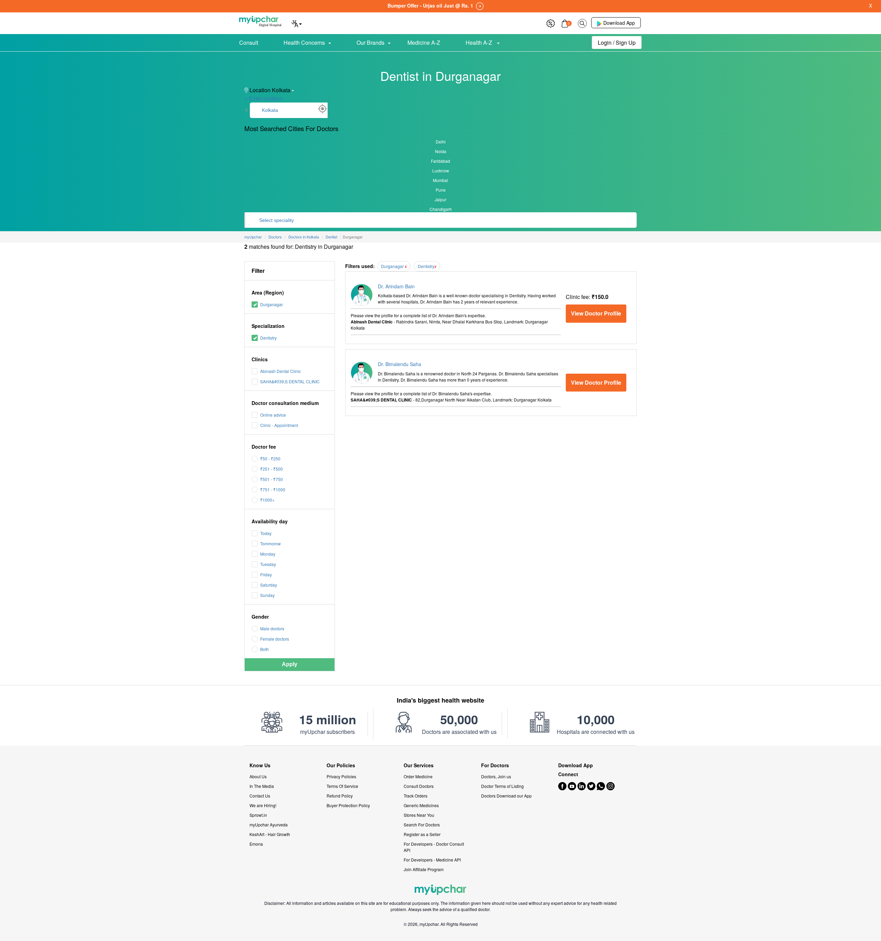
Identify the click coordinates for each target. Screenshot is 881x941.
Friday (266, 574)
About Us (258, 776)
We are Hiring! (263, 805)
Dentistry (268, 338)
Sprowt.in (258, 815)
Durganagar (271, 304)
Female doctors (274, 639)
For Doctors (495, 765)
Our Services (419, 765)
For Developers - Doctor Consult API (434, 847)
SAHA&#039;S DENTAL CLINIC (290, 381)
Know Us (260, 765)
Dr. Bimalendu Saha (399, 364)
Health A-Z (479, 42)
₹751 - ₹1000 (272, 489)
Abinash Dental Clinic (280, 371)
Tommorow (270, 543)
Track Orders (415, 796)
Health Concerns (304, 42)
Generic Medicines (421, 805)
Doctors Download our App (506, 796)
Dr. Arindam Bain (396, 286)
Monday (267, 554)
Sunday (267, 595)
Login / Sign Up (617, 42)
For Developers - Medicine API (432, 860)
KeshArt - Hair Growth (270, 834)
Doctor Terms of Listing (502, 786)
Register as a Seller (422, 834)
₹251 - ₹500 (271, 469)
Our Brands (370, 42)
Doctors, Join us (496, 776)
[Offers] (550, 22)
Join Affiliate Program (424, 869)
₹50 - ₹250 (270, 458)
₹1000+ (267, 500)
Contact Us (260, 796)
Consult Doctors (419, 786)
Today (266, 533)
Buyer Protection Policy (348, 805)
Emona (256, 844)
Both (264, 649)
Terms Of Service (342, 786)
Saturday (268, 585)
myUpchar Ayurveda (269, 824)
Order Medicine (418, 776)
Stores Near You (419, 815)
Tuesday (268, 564)
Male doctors (272, 628)
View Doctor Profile (596, 313)
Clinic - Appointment (279, 425)
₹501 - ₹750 (271, 479)
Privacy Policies (341, 776)
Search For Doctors (422, 824)
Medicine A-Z (423, 42)
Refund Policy (340, 796)
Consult (248, 42)
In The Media (262, 786)
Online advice (273, 415)
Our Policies (341, 765)
